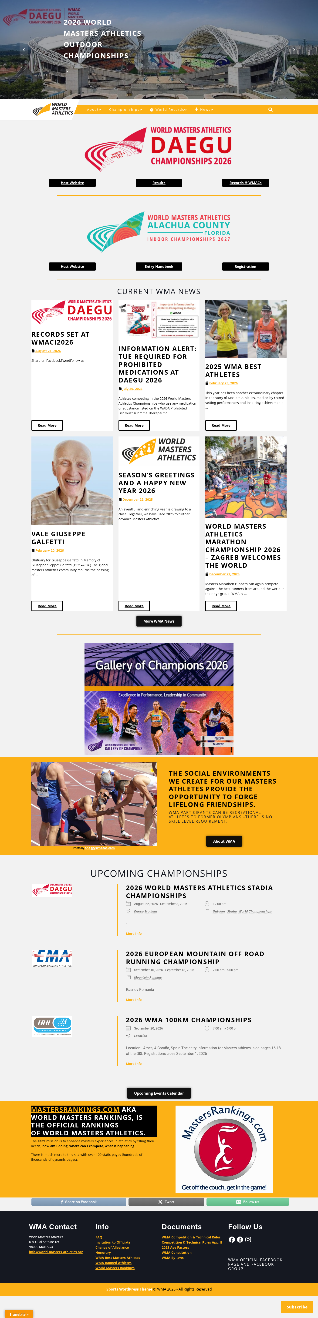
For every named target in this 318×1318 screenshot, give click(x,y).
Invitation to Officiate (112, 1242)
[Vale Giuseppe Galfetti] (72, 480)
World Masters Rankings (115, 1268)
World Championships (255, 911)
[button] (24, 49)
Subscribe (297, 1307)
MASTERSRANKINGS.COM (75, 1109)
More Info (134, 933)
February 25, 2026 (223, 383)
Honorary (103, 1252)
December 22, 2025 (137, 499)
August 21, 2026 (48, 351)
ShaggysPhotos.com (100, 848)
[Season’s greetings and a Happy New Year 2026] (159, 451)
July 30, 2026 (132, 388)
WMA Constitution (177, 1252)
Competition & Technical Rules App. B (192, 1242)
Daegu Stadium (145, 911)
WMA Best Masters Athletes (117, 1257)
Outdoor (219, 911)
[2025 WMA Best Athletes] (246, 328)
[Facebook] (232, 1239)
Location (140, 1035)
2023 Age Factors (175, 1247)
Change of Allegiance (112, 1247)
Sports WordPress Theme (129, 1289)
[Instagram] (248, 1239)
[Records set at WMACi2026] (72, 312)
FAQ (98, 1237)
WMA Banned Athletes (113, 1263)
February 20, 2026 (49, 550)
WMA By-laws (173, 1257)
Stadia (232, 911)
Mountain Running (148, 977)
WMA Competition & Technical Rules (191, 1237)
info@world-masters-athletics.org (56, 1252)
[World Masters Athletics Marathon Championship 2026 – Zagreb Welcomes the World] (246, 476)
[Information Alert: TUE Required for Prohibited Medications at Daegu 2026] (159, 319)
